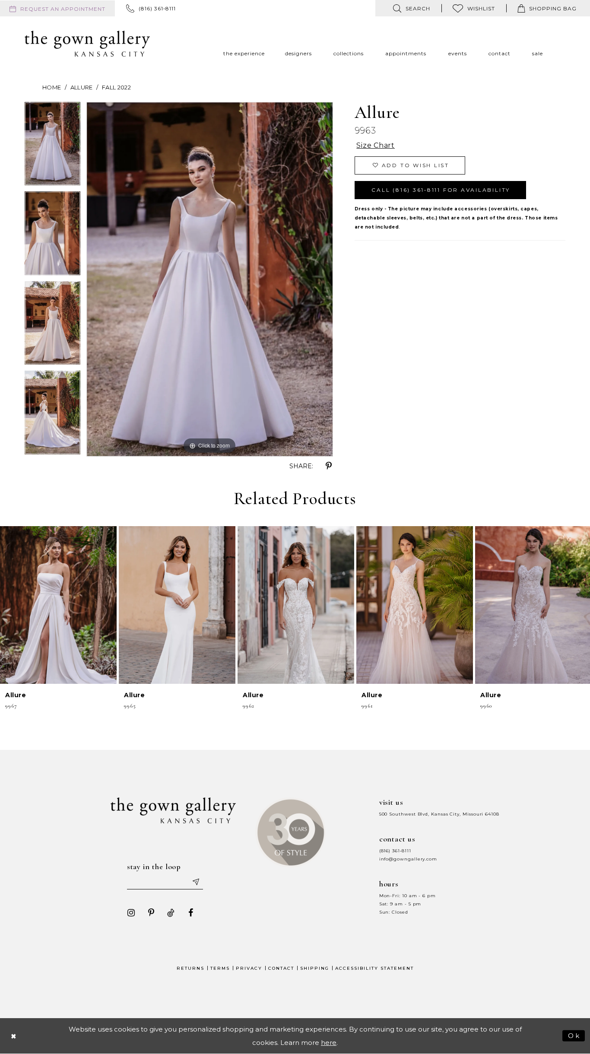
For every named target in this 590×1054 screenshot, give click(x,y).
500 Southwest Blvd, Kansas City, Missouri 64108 (439, 814)
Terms (220, 968)
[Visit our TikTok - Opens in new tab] (171, 912)
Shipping (314, 968)
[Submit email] (195, 881)
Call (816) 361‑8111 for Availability (440, 190)
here (328, 1042)
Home (51, 87)
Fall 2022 (116, 87)
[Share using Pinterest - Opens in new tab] (328, 466)
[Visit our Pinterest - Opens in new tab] (151, 912)
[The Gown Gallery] (87, 44)
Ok (574, 1035)
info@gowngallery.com (408, 859)
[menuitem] (57, 8)
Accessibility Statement (374, 968)
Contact (281, 968)
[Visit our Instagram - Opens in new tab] (131, 912)
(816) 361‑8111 (395, 851)
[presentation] (58, 605)
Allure (81, 87)
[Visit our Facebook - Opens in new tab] (191, 912)
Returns (190, 968)
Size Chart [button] (375, 145)
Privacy (249, 968)
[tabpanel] (52, 147)
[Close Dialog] (13, 1035)
